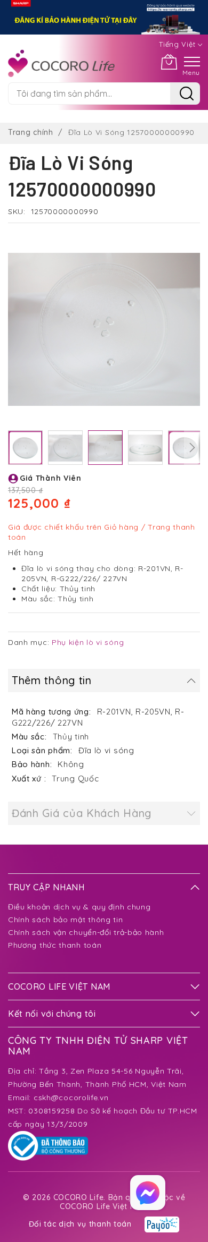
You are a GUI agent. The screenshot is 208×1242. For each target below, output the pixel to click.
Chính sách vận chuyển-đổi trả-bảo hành (86, 932)
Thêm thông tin (52, 680)
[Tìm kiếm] (185, 93)
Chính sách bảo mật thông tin (65, 919)
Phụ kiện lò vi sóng (88, 642)
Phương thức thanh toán (54, 945)
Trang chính (30, 132)
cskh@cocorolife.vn (71, 1097)
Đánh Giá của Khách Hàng (81, 813)
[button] (25, 447)
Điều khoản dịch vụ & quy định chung (79, 907)
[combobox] (89, 93)
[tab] (104, 680)
